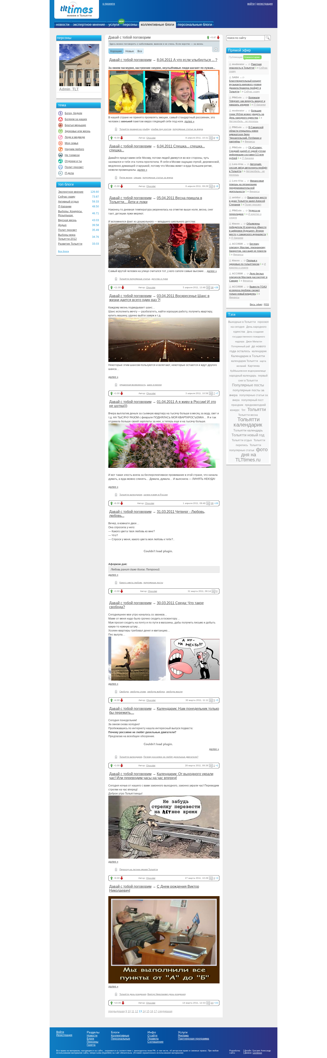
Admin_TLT (69, 89)
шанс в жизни (154, 384)
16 (151, 1011)
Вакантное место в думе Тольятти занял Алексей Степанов (248, 201)
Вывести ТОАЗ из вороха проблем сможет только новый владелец (248, 290)
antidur (236, 197)
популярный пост (252, 400)
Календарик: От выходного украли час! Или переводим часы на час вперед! (161, 776)
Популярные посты (248, 385)
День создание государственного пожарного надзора (248, 336)
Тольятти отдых (242, 440)
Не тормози (72, 155)
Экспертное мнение (70, 191)
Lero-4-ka (237, 164)
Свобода (124, 691)
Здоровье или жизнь (77, 131)
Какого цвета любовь (130, 582)
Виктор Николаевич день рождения (166, 994)
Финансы (250, 141)
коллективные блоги (157, 24)
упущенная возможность (132, 384)
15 (147, 1011)
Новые (129, 51)
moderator (238, 64)
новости (62, 24)
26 (212, 503)
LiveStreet (257, 1053)
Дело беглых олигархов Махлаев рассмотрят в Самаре (248, 277)
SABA (235, 77)
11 (132, 1011)
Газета (91, 1044)
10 (129, 1011)
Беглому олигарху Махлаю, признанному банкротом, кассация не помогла (247, 247)
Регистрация (64, 1035)
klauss (236, 223)
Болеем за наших (76, 119)
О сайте (152, 1035)
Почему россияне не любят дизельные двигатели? (170, 757)
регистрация (265, 3)
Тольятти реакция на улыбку (134, 129)
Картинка (254, 365)
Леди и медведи (75, 137)
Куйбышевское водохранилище (248, 370)
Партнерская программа (193, 1038)
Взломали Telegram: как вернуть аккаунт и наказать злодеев (247, 101)
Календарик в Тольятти (248, 356)
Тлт (243, 410)
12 (136, 1011)
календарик (259, 351)
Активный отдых (68, 201)
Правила (153, 1038)
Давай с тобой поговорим (130, 60)
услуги (114, 24)
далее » (189, 121)
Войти (60, 1032)
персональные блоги (195, 24)
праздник (237, 405)
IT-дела (69, 173)
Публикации (235, 57)
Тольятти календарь (248, 430)
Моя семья (71, 143)
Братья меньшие (75, 125)
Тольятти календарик (130, 494)
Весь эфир (256, 304)
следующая (165, 1011)
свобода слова (138, 691)
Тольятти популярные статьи (134, 279)
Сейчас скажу (66, 196)
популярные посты (153, 582)
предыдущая (116, 1011)
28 (212, 287)
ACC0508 (237, 243)
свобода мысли (174, 691)
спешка (137, 177)
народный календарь (242, 375)
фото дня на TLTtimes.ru (251, 455)
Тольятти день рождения (132, 994)
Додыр (62, 225)
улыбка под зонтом (161, 129)
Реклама (183, 1035)
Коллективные (120, 1035)
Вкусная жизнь (67, 220)
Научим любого (74, 149)
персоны (130, 24)
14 (144, 1011)
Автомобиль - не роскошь (243, 121)
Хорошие (116, 51)
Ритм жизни (125, 177)
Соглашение (155, 1041)
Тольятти (256, 409)
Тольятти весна (248, 415)
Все (139, 51)
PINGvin (237, 97)
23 (212, 1003)
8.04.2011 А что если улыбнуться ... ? (187, 60)
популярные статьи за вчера (188, 129)
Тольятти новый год (248, 435)
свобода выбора (156, 691)
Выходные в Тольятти (242, 322)
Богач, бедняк (73, 113)
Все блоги (63, 251)
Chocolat (150, 138)
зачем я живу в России (155, 494)
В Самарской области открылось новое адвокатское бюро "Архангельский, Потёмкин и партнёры (246, 134)
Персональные (120, 1038)
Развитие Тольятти (70, 243)
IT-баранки (64, 206)
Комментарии (252, 57)
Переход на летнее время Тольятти (138, 869)
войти (251, 3)
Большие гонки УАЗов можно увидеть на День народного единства (246, 114)
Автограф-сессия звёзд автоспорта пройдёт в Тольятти (248, 168)
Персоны (92, 1041)
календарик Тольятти (244, 361)
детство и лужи (159, 279)
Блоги (90, 1038)
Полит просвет (74, 167)
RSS (266, 304)
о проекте (109, 3)
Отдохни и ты (73, 161)
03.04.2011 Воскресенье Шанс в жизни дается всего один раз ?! (159, 298)
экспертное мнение (89, 24)
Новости (92, 1035)
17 (155, 1011)
